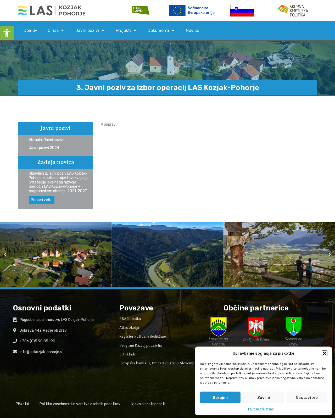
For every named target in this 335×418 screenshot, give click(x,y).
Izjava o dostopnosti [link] (148, 404)
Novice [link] (192, 30)
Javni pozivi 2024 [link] (44, 148)
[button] (324, 353)
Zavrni (263, 397)
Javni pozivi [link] (87, 30)
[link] (7, 33)
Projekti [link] (123, 30)
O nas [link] (53, 30)
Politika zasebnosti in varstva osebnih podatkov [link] (80, 404)
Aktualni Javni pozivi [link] (46, 140)
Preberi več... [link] (41, 200)
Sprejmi (220, 397)
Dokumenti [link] (158, 30)
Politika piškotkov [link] (261, 409)
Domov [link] (30, 30)
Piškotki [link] (22, 404)
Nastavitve (307, 397)
